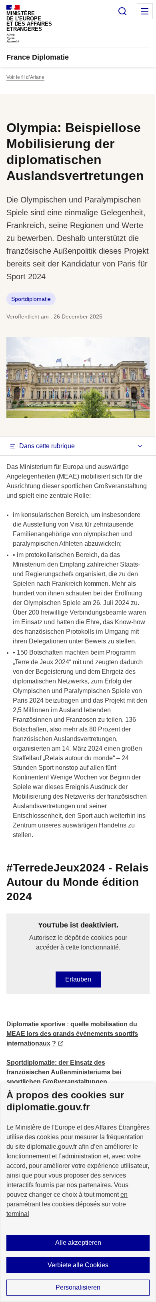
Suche (122, 11)
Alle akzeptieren (78, 1242)
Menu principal (145, 11)
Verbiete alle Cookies (78, 1265)
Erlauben (78, 979)
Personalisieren (78, 1287)
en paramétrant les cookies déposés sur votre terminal (67, 1204)
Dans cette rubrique (47, 446)
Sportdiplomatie (31, 299)
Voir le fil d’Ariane (25, 77)
